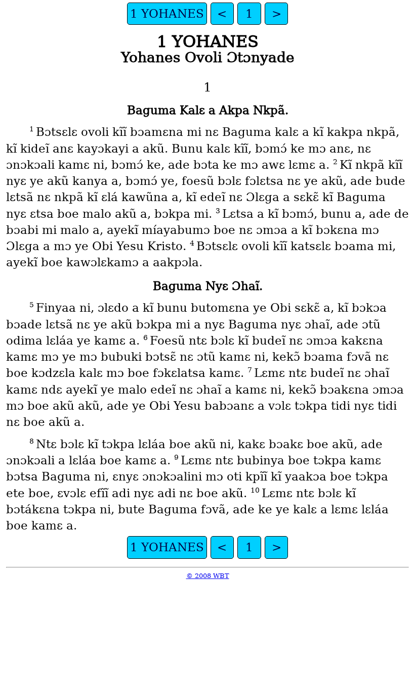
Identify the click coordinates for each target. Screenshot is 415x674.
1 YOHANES (167, 13)
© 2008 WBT (207, 576)
